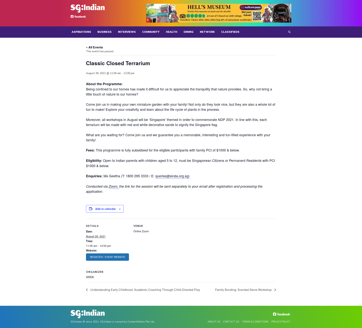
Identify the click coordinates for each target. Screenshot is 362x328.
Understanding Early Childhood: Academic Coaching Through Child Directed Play (145, 289)
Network (207, 32)
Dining (188, 32)
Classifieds (230, 32)
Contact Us (231, 321)
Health (171, 32)
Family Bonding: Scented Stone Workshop (243, 289)
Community (151, 32)
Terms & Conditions (255, 321)
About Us (214, 321)
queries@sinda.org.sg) (172, 175)
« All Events (94, 47)
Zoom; (114, 186)
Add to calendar (105, 209)
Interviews (127, 32)
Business (104, 32)
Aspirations (81, 32)
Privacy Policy (280, 321)
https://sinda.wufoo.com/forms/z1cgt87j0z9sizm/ (107, 257)
